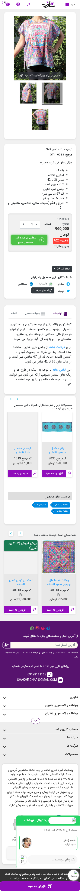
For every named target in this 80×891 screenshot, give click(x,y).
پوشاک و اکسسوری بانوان (61, 705)
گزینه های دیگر (43, 290)
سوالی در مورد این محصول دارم (25, 239)
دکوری (74, 697)
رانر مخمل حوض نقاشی (57, 450)
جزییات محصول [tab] (35, 314)
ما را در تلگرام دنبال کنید (48, 628)
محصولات (71, 754)
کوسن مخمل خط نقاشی (22, 450)
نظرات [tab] (14, 313)
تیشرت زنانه (57, 347)
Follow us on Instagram (37, 628)
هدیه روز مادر (61, 505)
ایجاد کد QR (63, 269)
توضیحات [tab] (60, 314)
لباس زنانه (59, 369)
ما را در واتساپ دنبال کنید (32, 628)
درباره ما (72, 737)
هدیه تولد (41, 505)
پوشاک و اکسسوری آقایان (61, 713)
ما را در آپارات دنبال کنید (43, 628)
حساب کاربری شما (66, 729)
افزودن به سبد (40, 886)
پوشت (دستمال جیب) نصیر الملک (58, 582)
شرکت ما (72, 745)
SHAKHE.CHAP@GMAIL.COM (39, 680)
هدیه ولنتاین (62, 511)
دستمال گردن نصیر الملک (21, 582)
